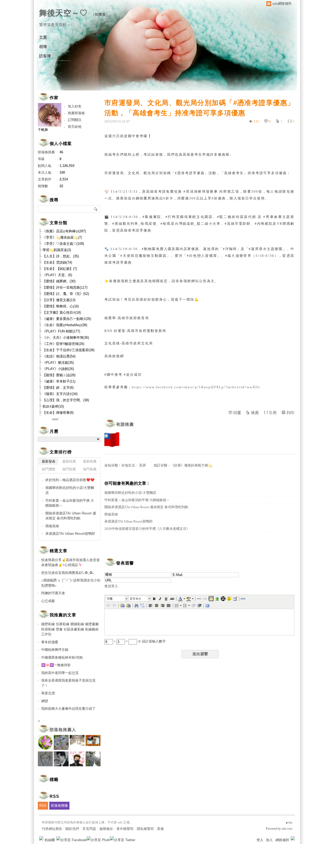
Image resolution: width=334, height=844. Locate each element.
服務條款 (106, 829)
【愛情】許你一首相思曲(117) (65, 287)
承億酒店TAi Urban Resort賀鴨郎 (128, 521)
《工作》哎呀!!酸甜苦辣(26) (63, 344)
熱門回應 (69, 469)
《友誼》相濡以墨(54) (59, 356)
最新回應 (69, 461)
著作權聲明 (124, 829)
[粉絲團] (41, 838)
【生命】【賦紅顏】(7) (60, 269)
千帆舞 (43, 130)
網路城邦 (282, 840)
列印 (290, 413)
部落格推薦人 (63, 729)
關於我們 (72, 829)
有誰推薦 (125, 424)
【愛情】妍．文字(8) (58, 388)
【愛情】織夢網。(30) (59, 281)
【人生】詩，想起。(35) (61, 256)
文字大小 (135, 598)
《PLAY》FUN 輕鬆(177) (61, 331)
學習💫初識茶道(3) (57, 250)
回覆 (237, 413)
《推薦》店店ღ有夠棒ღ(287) (64, 231)
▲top (288, 822)
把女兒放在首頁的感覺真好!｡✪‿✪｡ (67, 573)
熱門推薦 (90, 469)
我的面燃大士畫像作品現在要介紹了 (68, 709)
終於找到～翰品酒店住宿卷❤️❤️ (69, 480)
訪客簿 (45, 56)
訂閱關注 (74, 120)
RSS (42, 805)
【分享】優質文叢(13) (59, 300)
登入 (260, 840)
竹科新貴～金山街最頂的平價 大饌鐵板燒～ (137, 500)
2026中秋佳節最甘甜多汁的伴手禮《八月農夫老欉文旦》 (147, 529)
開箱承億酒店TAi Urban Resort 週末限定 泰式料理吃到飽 (146, 507)
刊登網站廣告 (52, 829)
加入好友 (74, 106)
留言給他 (74, 127)
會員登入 (111, 586)
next (55, 419)
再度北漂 (48, 693)
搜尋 (95, 208)
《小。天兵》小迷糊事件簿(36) (66, 337)
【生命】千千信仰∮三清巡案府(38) (68, 350)
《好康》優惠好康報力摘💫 (191, 465)
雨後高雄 (111, 514)
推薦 (255, 413)
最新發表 (48, 461)
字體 (109, 598)
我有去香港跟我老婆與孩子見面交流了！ (68, 683)
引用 (273, 413)
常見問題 (89, 829)
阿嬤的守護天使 (53, 593)
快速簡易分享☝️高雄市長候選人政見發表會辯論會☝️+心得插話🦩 (70, 562)
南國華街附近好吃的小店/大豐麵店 (130, 493)
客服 (160, 829)
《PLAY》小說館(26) (58, 369)
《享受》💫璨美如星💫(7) (62, 237)
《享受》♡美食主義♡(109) (63, 244)
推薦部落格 (76, 113)
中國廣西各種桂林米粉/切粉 (62, 657)
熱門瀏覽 (48, 469)
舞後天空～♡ (63, 13)
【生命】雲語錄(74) (57, 262)
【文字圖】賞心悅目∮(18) (62, 312)
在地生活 (128, 465)
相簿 (43, 47)
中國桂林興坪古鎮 (54, 650)
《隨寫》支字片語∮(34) (60, 394)
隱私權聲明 (145, 829)
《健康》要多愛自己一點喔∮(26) (67, 319)
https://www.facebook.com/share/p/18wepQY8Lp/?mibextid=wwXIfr (196, 387)
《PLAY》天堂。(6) (57, 275)
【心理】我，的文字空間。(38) (66, 400)
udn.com (287, 828)
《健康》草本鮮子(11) (59, 381)
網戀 (44, 701)
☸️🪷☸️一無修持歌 (56, 665)
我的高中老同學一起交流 (60, 673)
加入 (269, 840)
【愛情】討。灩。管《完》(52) (66, 294)
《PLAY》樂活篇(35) (58, 363)
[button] (116, 599)
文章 (43, 37)
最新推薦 (90, 461)
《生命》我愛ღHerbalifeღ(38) (65, 325)
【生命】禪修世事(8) (58, 413)
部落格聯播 (59, 805)
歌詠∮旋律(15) (53, 406)
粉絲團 (50, 840)
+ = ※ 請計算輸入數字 (139, 641)
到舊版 (100, 14)
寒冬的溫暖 (49, 642)
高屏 (142, 465)
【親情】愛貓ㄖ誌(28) (59, 375)
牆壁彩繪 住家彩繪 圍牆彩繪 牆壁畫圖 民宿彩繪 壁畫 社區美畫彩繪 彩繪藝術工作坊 (70, 629)
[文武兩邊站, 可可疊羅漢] (111, 439)
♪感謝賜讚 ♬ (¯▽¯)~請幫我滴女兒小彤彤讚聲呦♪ (70, 582)
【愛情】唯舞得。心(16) (61, 306)
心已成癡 (48, 601)
